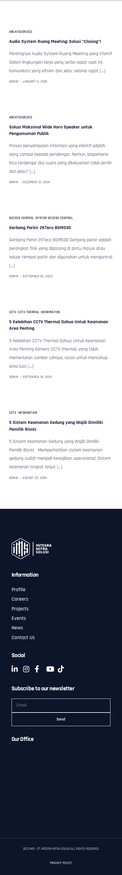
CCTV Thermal (28, 312)
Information (50, 312)
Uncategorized (20, 32)
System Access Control (54, 218)
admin (13, 82)
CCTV (13, 312)
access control (21, 218)
